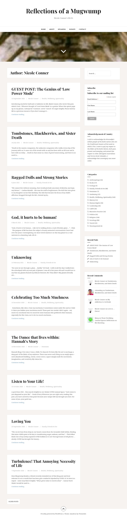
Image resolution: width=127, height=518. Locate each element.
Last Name (91, 111)
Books (92, 183)
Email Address (92, 99)
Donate (72, 29)
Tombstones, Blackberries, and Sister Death (44, 135)
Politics (92, 214)
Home (43, 29)
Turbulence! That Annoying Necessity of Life (44, 463)
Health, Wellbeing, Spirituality (53, 99)
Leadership (94, 206)
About (51, 29)
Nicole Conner (33, 99)
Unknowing (22, 257)
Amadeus (73, 514)
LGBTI (92, 209)
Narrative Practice (96, 212)
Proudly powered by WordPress (52, 514)
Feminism (45, 347)
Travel (92, 223)
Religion (93, 217)
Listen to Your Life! (28, 381)
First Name (91, 105)
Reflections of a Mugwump (63, 11)
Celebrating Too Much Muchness (40, 297)
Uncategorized (95, 226)
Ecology (92, 186)
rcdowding (99, 290)
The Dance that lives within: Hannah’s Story (35, 339)
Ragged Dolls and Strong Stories (40, 177)
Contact (82, 29)
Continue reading (20, 115)
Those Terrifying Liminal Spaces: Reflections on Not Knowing (106, 320)
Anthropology (95, 180)
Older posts (13, 501)
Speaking (62, 29)
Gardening (93, 194)
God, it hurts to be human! (34, 217)
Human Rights (95, 203)
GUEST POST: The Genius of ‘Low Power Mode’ (41, 91)
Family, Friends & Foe (44, 183)
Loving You (21, 421)
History (92, 200)
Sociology (93, 220)
